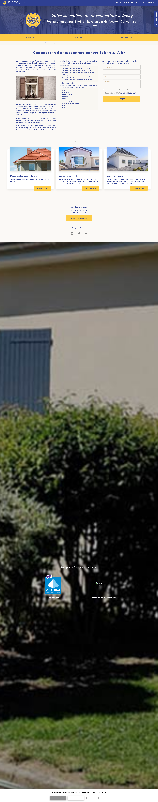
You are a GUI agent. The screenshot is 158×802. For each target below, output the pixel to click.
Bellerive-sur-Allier (48, 43)
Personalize (91, 798)
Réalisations (141, 3)
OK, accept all (58, 798)
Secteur (37, 43)
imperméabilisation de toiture (28, 130)
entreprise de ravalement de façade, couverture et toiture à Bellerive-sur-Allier (36, 63)
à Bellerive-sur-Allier (46, 128)
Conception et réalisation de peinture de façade (77, 76)
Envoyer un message (79, 218)
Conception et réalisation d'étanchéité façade (76, 70)
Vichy (63, 107)
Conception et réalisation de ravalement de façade (78, 79)
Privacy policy (104, 798)
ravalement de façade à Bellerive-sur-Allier (36, 105)
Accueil (118, 3)
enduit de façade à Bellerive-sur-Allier (36, 121)
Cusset (64, 98)
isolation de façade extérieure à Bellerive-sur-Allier (36, 119)
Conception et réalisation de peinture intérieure (77, 78)
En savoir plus (42, 188)
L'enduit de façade (115, 176)
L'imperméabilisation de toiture (23, 176)
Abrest (64, 90)
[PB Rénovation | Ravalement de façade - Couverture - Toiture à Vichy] (4, 3)
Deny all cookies (76, 798)
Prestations (128, 3)
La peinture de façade (68, 176)
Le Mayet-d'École (67, 102)
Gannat (64, 100)
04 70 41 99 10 (79, 38)
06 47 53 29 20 (31, 38)
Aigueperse (65, 92)
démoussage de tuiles (28, 128)
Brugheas (65, 96)
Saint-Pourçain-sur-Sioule (70, 103)
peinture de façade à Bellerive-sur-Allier (36, 114)
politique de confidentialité (128, 93)
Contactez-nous (126, 38)
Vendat (64, 105)
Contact (151, 3)
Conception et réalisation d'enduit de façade (76, 68)
